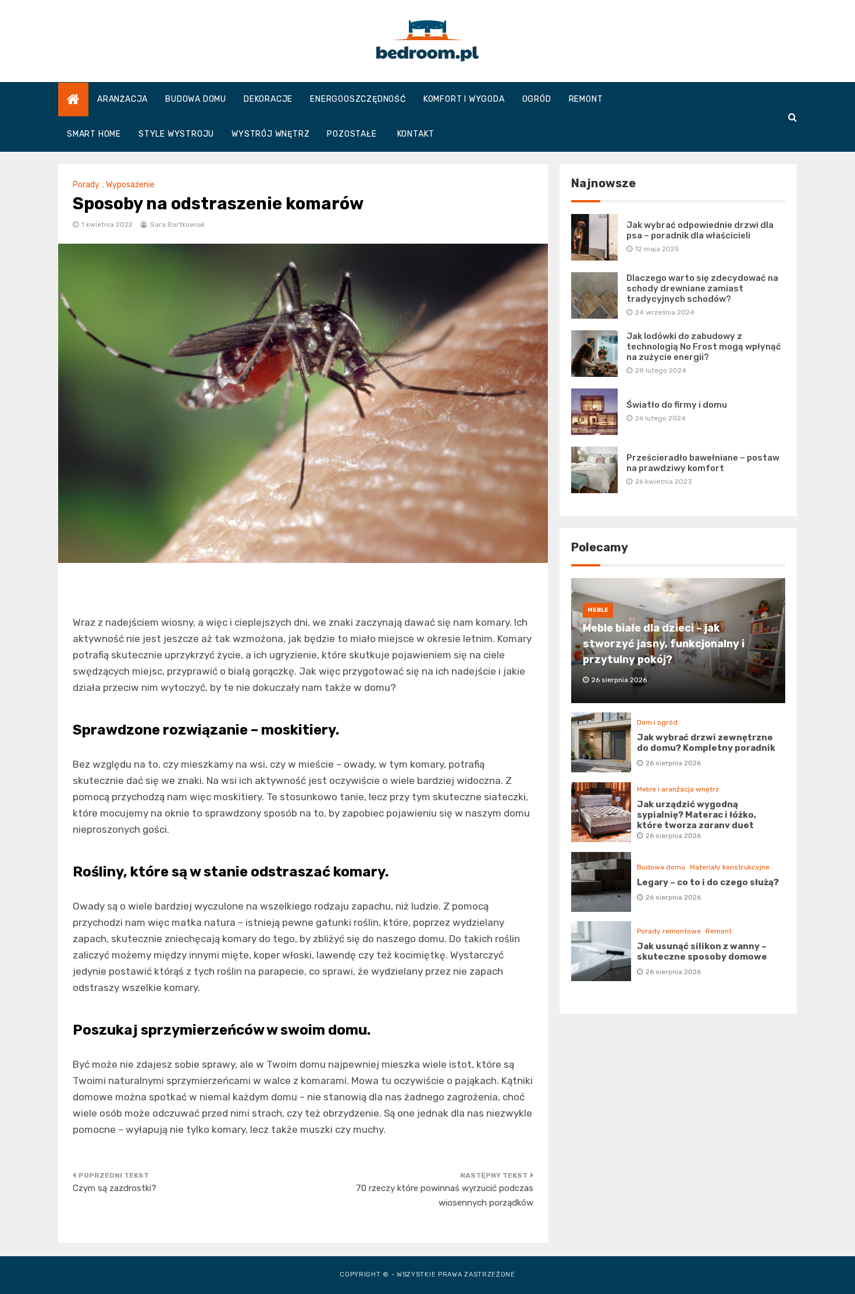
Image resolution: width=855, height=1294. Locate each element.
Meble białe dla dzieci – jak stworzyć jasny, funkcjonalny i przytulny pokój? (663, 644)
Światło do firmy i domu (676, 405)
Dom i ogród (657, 722)
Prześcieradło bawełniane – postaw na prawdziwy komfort (702, 462)
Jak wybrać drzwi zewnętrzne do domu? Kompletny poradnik (706, 742)
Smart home (94, 134)
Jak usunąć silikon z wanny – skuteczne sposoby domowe (702, 951)
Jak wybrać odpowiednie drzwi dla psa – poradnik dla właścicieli (700, 230)
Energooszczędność (358, 99)
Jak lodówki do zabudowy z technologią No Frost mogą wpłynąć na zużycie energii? (703, 346)
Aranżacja (122, 99)
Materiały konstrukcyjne (730, 867)
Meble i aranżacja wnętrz (678, 789)
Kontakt (416, 134)
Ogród (536, 99)
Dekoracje (268, 99)
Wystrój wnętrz (270, 134)
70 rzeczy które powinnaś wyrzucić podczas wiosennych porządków (444, 1196)
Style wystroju (176, 134)
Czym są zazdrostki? (114, 1188)
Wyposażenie (130, 185)
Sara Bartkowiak (177, 224)
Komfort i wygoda (464, 99)
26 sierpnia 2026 (673, 763)
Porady (86, 185)
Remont (586, 99)
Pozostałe (351, 134)
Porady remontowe (669, 931)
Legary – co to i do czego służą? (708, 882)
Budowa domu (195, 99)
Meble (597, 610)
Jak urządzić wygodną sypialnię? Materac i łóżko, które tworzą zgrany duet (696, 814)
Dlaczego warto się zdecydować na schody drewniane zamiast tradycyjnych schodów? (702, 288)
